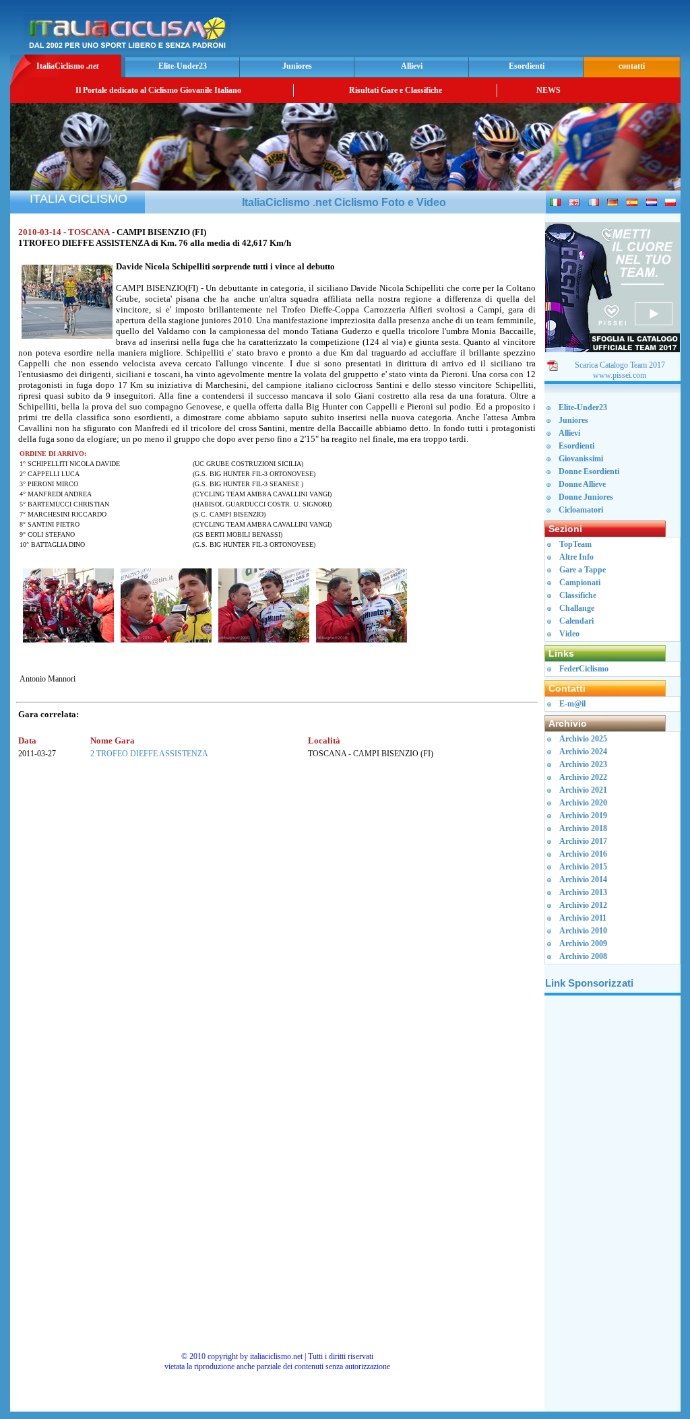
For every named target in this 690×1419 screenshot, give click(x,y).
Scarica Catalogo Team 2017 (620, 365)
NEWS (548, 90)
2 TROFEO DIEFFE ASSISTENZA (149, 753)
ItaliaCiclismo (67, 66)
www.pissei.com (619, 375)
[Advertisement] (519, 31)
